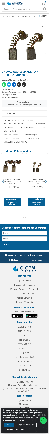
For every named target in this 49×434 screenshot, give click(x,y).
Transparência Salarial (24, 293)
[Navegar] (3, 181)
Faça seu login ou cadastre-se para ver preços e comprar (24, 103)
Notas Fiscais (36, 260)
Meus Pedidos (36, 255)
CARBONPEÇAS (12, 97)
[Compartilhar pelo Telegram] (9, 84)
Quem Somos (24, 281)
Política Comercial (25, 298)
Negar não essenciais (26, 425)
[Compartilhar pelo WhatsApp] (4, 84)
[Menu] (4, 3)
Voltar (43, 16)
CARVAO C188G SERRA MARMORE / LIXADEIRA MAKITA (12, 181)
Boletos (15, 260)
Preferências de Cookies (15, 429)
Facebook (26, 404)
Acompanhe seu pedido (16, 255)
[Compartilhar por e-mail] (19, 84)
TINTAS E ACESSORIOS (24, 366)
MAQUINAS (24, 353)
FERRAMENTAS (24, 344)
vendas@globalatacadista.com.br (26, 385)
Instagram (26, 400)
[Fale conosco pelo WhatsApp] (43, 420)
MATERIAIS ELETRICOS (24, 357)
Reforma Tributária (24, 302)
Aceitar (9, 425)
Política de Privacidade (24, 285)
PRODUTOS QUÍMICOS (24, 361)
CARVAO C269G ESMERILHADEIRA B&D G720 (36, 181)
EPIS (24, 335)
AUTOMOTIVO (24, 327)
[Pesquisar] (44, 9)
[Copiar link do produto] (24, 84)
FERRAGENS (24, 340)
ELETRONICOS (24, 331)
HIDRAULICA (24, 348)
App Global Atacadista (24, 312)
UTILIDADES (24, 370)
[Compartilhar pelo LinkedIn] (14, 84)
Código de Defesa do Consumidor (25, 289)
